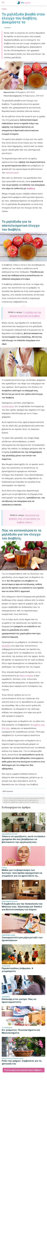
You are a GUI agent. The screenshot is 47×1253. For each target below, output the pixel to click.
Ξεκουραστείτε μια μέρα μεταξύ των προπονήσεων (22, 939)
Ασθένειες (6, 997)
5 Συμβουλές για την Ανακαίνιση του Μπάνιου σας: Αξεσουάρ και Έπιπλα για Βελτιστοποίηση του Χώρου (22, 906)
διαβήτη (31, 188)
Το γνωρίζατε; (7, 1027)
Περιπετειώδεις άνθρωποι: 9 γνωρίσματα (17, 969)
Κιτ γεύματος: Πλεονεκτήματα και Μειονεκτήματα (21, 1031)
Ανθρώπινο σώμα (8, 935)
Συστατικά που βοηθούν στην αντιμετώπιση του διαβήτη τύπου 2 (24, 518)
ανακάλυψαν (8, 406)
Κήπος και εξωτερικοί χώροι (12, 1058)
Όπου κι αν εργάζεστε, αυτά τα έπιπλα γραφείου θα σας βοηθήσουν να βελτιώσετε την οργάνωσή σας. (23, 839)
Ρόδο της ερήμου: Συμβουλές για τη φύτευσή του (21, 1062)
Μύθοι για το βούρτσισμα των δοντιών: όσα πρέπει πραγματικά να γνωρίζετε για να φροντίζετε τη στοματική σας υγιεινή (22, 873)
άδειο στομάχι (26, 675)
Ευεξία (4, 9)
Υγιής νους (6, 966)
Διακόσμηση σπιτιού (10, 834)
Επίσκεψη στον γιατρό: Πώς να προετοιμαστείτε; (19, 1000)
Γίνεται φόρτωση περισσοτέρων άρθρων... (23, 1070)
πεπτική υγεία (12, 172)
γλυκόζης (6, 646)
